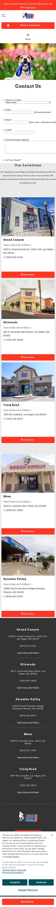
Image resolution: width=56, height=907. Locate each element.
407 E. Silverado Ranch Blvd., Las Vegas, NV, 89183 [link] (28, 672)
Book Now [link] (27, 901)
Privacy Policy (12, 857)
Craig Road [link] (11, 404)
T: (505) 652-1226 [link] (13, 257)
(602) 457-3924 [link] (28, 750)
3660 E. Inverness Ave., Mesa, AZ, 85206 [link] (24, 505)
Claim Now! (30, 7)
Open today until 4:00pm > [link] (17, 244)
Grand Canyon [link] (13, 239)
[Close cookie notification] (52, 835)
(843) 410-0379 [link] (28, 715)
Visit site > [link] (28, 274)
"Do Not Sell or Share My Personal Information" (14, 871)
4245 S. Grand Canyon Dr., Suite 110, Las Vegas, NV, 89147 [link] (28, 637)
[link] (28, 15)
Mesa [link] (7, 496)
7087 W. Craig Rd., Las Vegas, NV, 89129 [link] (24, 414)
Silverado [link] (10, 322)
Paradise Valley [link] (14, 579)
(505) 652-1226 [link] (28, 646)
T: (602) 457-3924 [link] (13, 510)
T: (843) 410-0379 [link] (13, 596)
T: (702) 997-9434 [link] (13, 339)
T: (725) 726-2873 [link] (13, 418)
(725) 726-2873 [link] (28, 785)
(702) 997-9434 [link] (28, 680)
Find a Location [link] (30, 25)
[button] (4, 15)
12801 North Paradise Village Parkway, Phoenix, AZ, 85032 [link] (28, 707)
